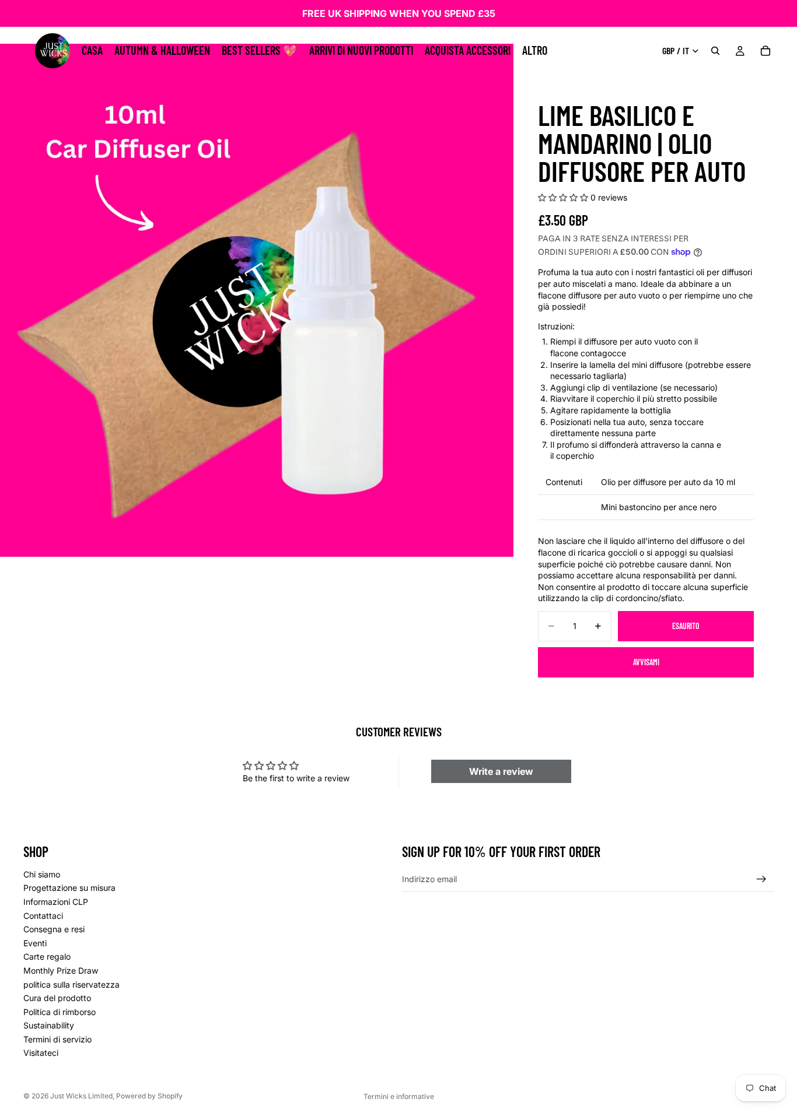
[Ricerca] (715, 51)
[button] (563, 197)
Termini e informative (398, 1096)
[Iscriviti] (761, 879)
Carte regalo (47, 957)
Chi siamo (41, 874)
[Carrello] (765, 51)
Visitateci (40, 1053)
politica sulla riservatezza (71, 984)
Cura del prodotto (57, 998)
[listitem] (534, 50)
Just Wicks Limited (81, 1095)
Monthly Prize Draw (60, 970)
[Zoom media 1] (256, 300)
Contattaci (43, 916)
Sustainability (48, 1026)
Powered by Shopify (149, 1095)
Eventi (35, 943)
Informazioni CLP (55, 902)
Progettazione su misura (69, 888)
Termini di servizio (57, 1039)
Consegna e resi (54, 930)
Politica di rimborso (59, 1012)
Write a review (501, 771)
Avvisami (646, 662)
